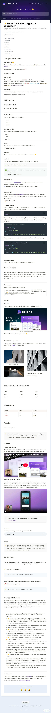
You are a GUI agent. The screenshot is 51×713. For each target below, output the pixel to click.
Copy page (8, 34)
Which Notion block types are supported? (31, 18)
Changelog (40, 4)
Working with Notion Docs (15, 18)
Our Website (12, 706)
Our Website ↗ (32, 4)
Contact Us (26, 702)
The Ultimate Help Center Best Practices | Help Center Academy (22, 186)
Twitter (46, 4)
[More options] (12, 35)
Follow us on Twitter (29, 706)
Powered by (26, 710)
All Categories (4, 18)
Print (23, 32)
